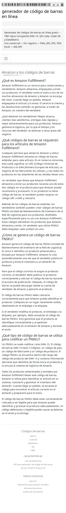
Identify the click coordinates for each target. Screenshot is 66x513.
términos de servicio (33, 488)
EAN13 (33, 436)
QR (33, 446)
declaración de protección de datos (33, 484)
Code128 (33, 439)
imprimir (33, 481)
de (54, 4)
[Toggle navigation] (6, 58)
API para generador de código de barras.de (33, 464)
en (58, 4)
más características (33, 461)
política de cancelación (33, 491)
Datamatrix (33, 443)
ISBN (33, 450)
